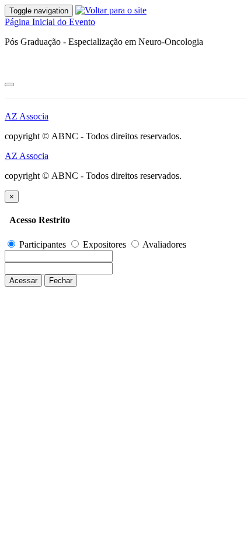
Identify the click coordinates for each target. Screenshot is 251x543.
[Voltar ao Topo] (9, 84)
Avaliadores (163, 244)
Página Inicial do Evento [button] (50, 22)
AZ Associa (26, 116)
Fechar (60, 280)
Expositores (104, 244)
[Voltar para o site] (111, 10)
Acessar (23, 280)
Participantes (42, 244)
